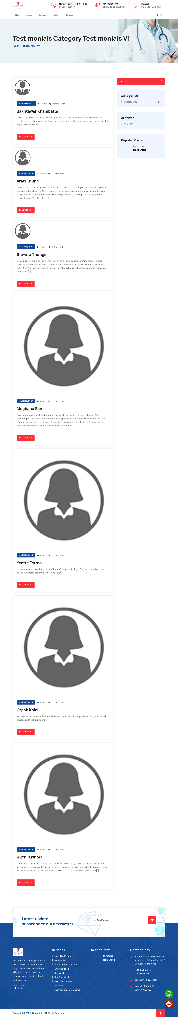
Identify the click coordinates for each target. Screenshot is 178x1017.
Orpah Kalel (27, 709)
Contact (69, 15)
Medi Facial (59, 960)
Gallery (57, 15)
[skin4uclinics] (18, 5)
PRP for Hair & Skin (63, 981)
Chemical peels (61, 968)
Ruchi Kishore (30, 857)
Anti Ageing (59, 985)
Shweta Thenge (32, 254)
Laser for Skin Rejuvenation (67, 989)
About (29, 15)
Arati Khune (28, 181)
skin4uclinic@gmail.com (114, 7)
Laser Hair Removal (63, 956)
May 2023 (128, 124)
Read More (24, 136)
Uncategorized (142, 101)
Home (18, 15)
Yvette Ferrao (29, 562)
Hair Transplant (61, 977)
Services (42, 15)
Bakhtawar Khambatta (37, 111)
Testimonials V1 (32, 46)
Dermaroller (60, 973)
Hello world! (140, 149)
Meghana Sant (30, 408)
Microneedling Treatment (66, 964)
